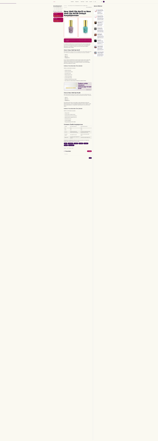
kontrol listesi (77, 141)
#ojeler (66, 143)
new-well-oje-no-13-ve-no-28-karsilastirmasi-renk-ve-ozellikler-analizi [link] (77, 5)
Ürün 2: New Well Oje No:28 (58, 9)
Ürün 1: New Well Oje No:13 (58, 8)
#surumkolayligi (71, 145)
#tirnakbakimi (70, 143)
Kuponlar (90, 1)
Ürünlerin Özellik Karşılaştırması (58, 11)
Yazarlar (87, 1)
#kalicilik (66, 145)
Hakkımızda (82, 1)
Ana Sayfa (65, 5)
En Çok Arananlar (89, 7)
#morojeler (80, 143)
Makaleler (72, 1)
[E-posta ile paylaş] (71, 148)
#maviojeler (86, 143)
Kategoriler (77, 1)
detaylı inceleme (71, 141)
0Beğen (90, 151)
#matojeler (75, 143)
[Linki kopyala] (72, 148)
